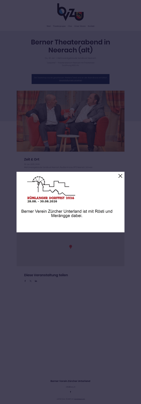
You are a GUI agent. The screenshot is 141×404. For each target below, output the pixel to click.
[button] (120, 176)
